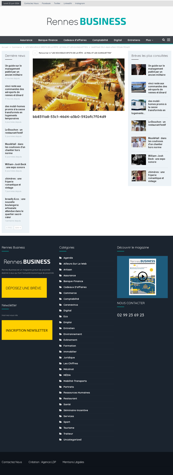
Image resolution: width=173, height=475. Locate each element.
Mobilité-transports (75, 380)
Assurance (26, 40)
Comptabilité (100, 40)
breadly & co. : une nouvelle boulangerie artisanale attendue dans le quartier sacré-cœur (15, 208)
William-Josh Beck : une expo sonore (156, 159)
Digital (118, 40)
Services (69, 416)
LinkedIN (68, 3)
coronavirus (71, 304)
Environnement (73, 334)
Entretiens (134, 40)
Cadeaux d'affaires (75, 287)
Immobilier (70, 351)
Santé (67, 404)
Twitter (57, 3)
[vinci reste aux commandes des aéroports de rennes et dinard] (138, 87)
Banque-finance (48, 40)
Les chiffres (71, 363)
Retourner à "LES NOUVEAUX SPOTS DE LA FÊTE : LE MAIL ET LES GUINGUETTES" (75, 53)
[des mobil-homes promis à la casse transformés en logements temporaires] (138, 105)
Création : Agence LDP (42, 462)
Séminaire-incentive (76, 410)
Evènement (70, 339)
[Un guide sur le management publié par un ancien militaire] (138, 69)
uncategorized (72, 439)
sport (67, 421)
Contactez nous (31, 3)
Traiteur (68, 433)
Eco (66, 316)
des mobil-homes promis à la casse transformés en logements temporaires (15, 112)
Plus (148, 40)
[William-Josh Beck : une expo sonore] (138, 159)
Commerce (70, 293)
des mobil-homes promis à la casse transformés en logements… (148, 107)
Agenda (68, 257)
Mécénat (69, 369)
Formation (70, 345)
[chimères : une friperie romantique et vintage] (138, 176)
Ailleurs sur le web (75, 263)
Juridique (69, 357)
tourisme (69, 427)
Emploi (68, 322)
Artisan (68, 269)
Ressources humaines (77, 392)
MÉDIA (67, 375)
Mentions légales (73, 462)
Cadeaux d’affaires (75, 40)
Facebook (46, 3)
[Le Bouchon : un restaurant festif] (138, 125)
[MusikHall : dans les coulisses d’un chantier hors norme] (138, 142)
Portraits (69, 386)
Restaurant (70, 398)
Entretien (69, 328)
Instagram (80, 3)
